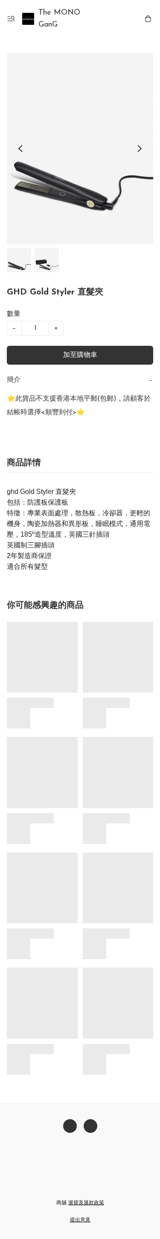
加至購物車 (80, 355)
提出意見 (80, 1220)
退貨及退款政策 (86, 1203)
